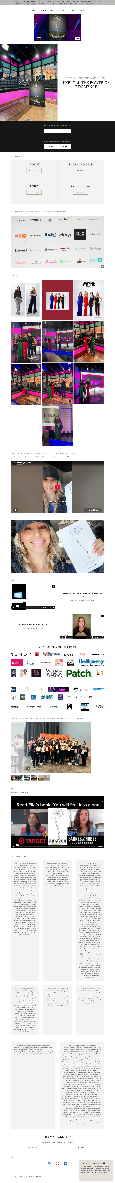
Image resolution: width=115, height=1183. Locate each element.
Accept (96, 1177)
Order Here (34, 170)
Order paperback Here (57, 146)
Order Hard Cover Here (57, 131)
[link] (49, 1163)
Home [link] (33, 10)
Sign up (81, 1147)
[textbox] (49, 1147)
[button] (66, 10)
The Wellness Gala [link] (45, 10)
